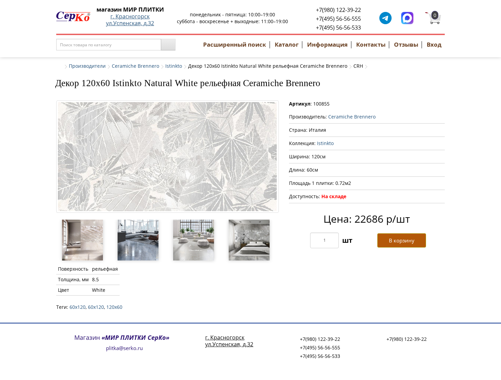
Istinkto (173, 66)
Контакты (370, 44)
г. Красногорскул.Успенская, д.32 (130, 20)
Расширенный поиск (234, 44)
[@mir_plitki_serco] (385, 17)
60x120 (78, 307)
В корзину (401, 240)
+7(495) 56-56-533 (338, 27)
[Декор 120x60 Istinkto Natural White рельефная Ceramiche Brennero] (167, 156)
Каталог (287, 44)
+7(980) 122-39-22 (338, 10)
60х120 (96, 307)
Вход (434, 44)
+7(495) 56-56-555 (338, 18)
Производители (87, 66)
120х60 (114, 307)
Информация (327, 44)
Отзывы (406, 44)
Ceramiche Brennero (135, 66)
